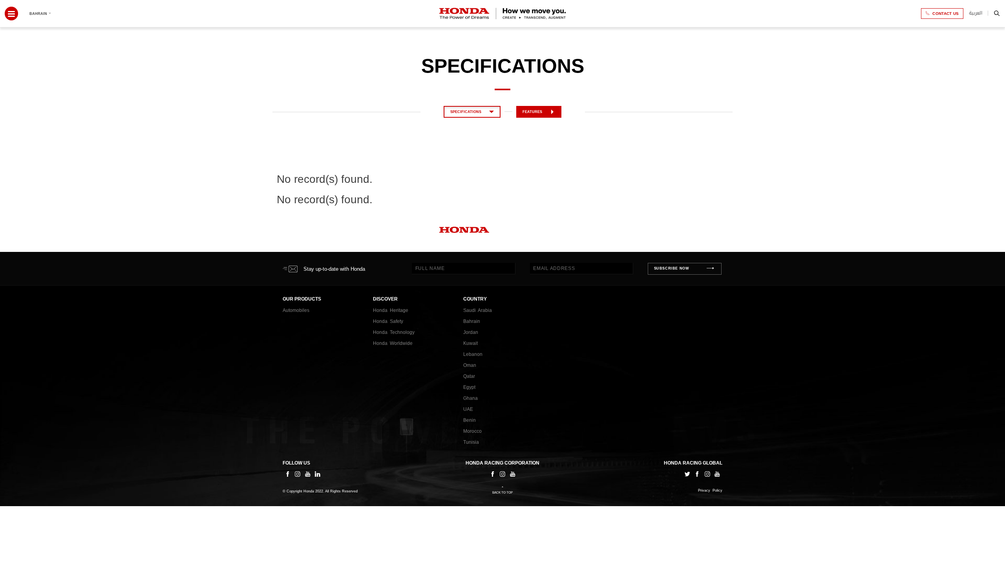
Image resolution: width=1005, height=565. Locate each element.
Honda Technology (394, 332)
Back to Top (502, 492)
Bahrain (471, 321)
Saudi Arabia (477, 310)
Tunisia (471, 442)
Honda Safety (388, 321)
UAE (468, 409)
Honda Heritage (390, 310)
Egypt (469, 387)
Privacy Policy (710, 490)
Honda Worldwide (393, 343)
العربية (975, 13)
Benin (469, 420)
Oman (469, 365)
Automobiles (296, 310)
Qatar (469, 376)
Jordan (470, 332)
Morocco (472, 431)
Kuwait (470, 343)
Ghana (470, 398)
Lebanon (472, 354)
